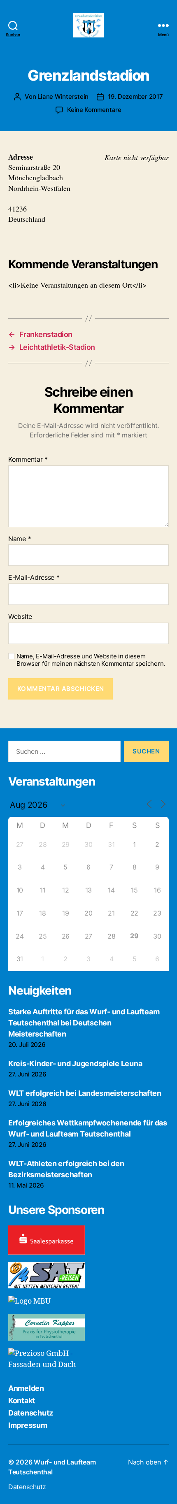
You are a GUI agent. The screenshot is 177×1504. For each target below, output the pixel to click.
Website (20, 617)
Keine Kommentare (94, 110)
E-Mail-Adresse (34, 577)
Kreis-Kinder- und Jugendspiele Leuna (75, 1063)
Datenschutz (30, 1413)
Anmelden (26, 1388)
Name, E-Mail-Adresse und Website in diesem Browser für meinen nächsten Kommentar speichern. (90, 660)
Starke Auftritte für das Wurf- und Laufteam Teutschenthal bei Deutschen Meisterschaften (83, 1022)
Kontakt (21, 1400)
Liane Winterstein (62, 96)
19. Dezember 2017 (135, 96)
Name (19, 539)
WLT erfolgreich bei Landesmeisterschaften (84, 1093)
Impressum (27, 1425)
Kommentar (28, 459)
